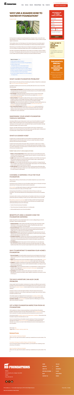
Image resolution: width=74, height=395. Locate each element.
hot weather (13, 187)
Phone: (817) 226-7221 (9, 376)
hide (19, 59)
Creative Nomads (16, 390)
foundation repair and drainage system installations (28, 315)
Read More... (52, 56)
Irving (57, 366)
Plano (57, 371)
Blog (43, 4)
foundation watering (19, 329)
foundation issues (30, 106)
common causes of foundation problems (19, 83)
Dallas (57, 364)
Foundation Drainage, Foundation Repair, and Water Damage (23, 342)
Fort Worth (59, 373)
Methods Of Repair (37, 4)
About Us (31, 4)
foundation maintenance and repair (17, 199)
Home (22, 4)
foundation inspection (19, 287)
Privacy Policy (64, 387)
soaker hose (25, 329)
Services (26, 4)
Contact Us (48, 4)
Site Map (68, 387)
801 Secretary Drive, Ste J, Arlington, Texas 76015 (13, 372)
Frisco (57, 375)
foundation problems (36, 295)
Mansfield (58, 368)
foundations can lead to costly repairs (29, 268)
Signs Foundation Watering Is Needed (18, 336)
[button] (52, 366)
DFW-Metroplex (38, 311)
